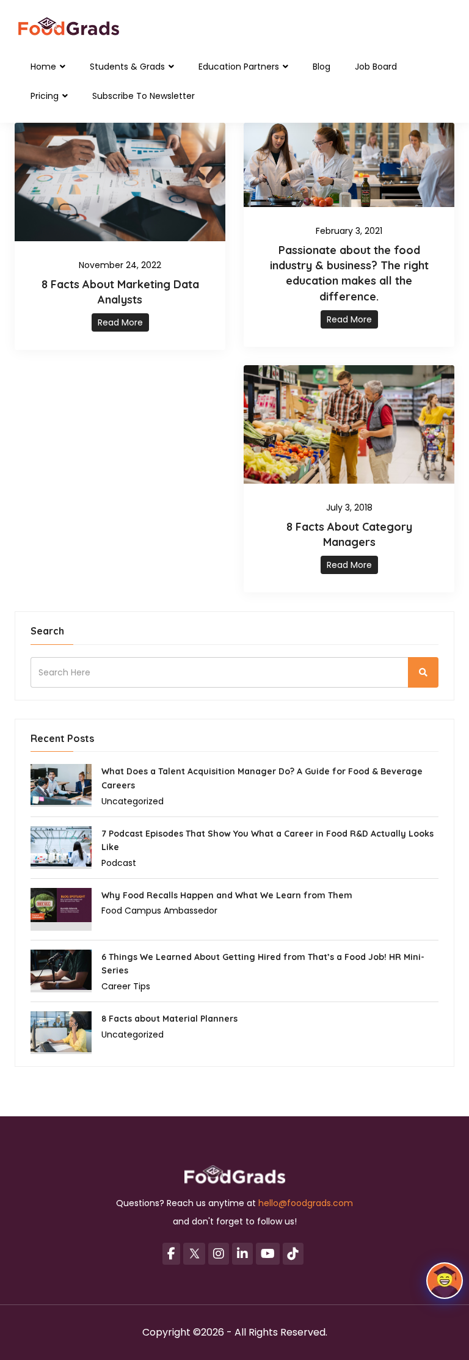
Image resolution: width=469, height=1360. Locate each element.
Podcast (118, 863)
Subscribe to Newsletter (143, 96)
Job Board (376, 66)
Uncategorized (132, 801)
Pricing (46, 96)
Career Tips (125, 986)
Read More (120, 322)
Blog (321, 66)
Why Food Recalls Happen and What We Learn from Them (226, 895)
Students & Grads (128, 66)
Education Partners (240, 66)
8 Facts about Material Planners (169, 1018)
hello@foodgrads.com (305, 1203)
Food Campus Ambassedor (159, 910)
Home (45, 66)
